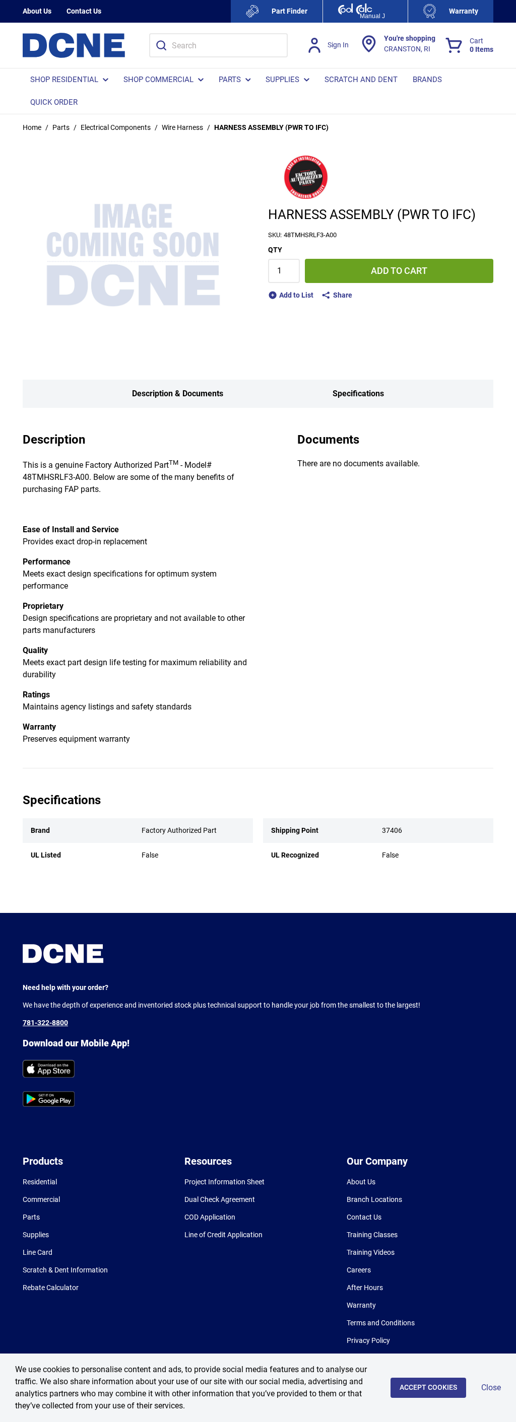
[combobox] (218, 45)
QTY (275, 250)
